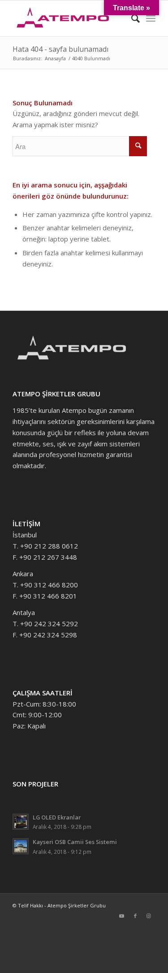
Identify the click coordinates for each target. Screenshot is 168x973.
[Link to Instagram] (148, 916)
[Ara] (131, 18)
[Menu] (150, 18)
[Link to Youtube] (122, 916)
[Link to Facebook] (135, 916)
